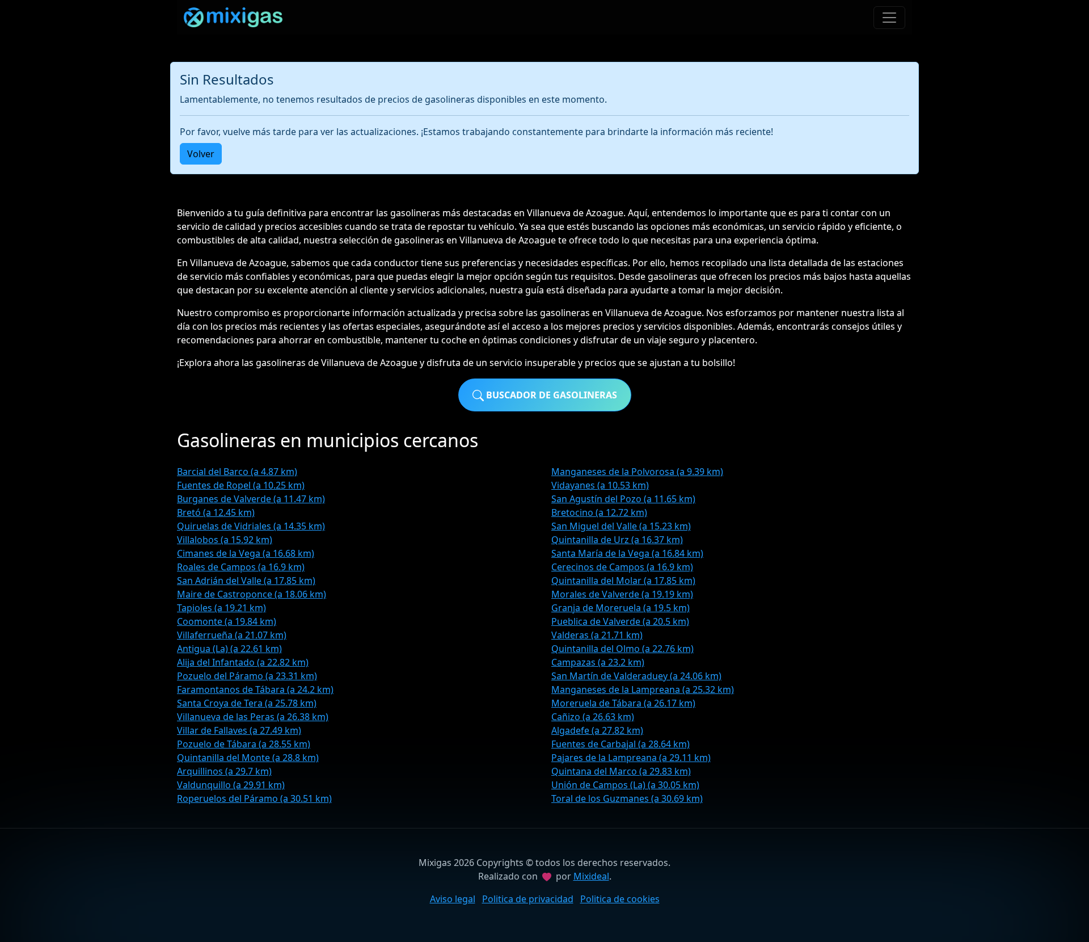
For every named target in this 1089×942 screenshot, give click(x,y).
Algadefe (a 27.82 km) (597, 730)
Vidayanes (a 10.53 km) (600, 485)
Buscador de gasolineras (550, 395)
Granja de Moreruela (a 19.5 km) (620, 608)
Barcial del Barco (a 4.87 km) (237, 471)
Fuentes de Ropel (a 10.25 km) (241, 485)
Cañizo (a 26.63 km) (592, 716)
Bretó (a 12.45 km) (216, 512)
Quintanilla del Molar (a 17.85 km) (623, 580)
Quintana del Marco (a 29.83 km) (621, 771)
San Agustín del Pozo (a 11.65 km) (623, 499)
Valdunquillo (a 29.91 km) (231, 785)
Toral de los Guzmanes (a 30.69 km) (627, 798)
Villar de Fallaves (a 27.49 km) (239, 730)
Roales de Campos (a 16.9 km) (241, 567)
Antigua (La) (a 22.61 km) (229, 648)
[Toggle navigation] (889, 17)
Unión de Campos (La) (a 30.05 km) (625, 785)
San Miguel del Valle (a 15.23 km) (621, 526)
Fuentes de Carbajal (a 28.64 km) (620, 744)
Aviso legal (452, 899)
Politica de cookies (620, 899)
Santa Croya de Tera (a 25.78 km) (246, 703)
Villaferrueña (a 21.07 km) (231, 635)
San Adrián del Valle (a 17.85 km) (246, 580)
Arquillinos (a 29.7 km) (224, 771)
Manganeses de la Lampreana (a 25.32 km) (642, 689)
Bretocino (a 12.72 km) (599, 512)
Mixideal (591, 876)
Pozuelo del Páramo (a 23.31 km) (247, 676)
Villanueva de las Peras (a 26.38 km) (252, 716)
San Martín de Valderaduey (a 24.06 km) (636, 676)
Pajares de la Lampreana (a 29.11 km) (631, 757)
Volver (200, 154)
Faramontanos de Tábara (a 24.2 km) (255, 689)
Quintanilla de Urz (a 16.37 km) (617, 539)
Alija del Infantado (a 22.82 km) (243, 662)
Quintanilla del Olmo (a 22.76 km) (622, 648)
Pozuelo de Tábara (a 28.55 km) (243, 744)
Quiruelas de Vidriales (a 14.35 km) (251, 526)
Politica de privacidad (527, 899)
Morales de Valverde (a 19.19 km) (622, 594)
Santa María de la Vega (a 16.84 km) (627, 553)
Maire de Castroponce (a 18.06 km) (251, 594)
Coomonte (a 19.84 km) (226, 621)
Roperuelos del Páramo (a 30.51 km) (254, 798)
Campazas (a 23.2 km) (597, 662)
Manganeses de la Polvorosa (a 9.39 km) (637, 471)
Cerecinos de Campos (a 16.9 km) (622, 567)
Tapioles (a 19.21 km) (221, 608)
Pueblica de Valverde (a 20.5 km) (620, 621)
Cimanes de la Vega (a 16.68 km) (245, 553)
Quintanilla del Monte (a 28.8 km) (248, 757)
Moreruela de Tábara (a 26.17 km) (623, 703)
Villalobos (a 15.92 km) (224, 539)
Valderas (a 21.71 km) (597, 635)
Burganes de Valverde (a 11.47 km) (251, 499)
